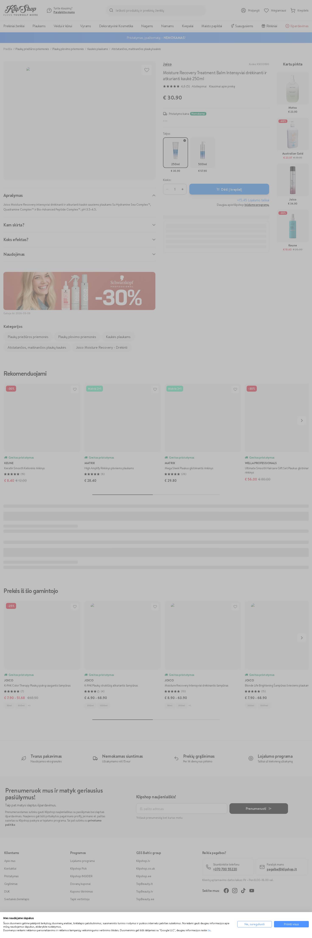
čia (208, 930)
